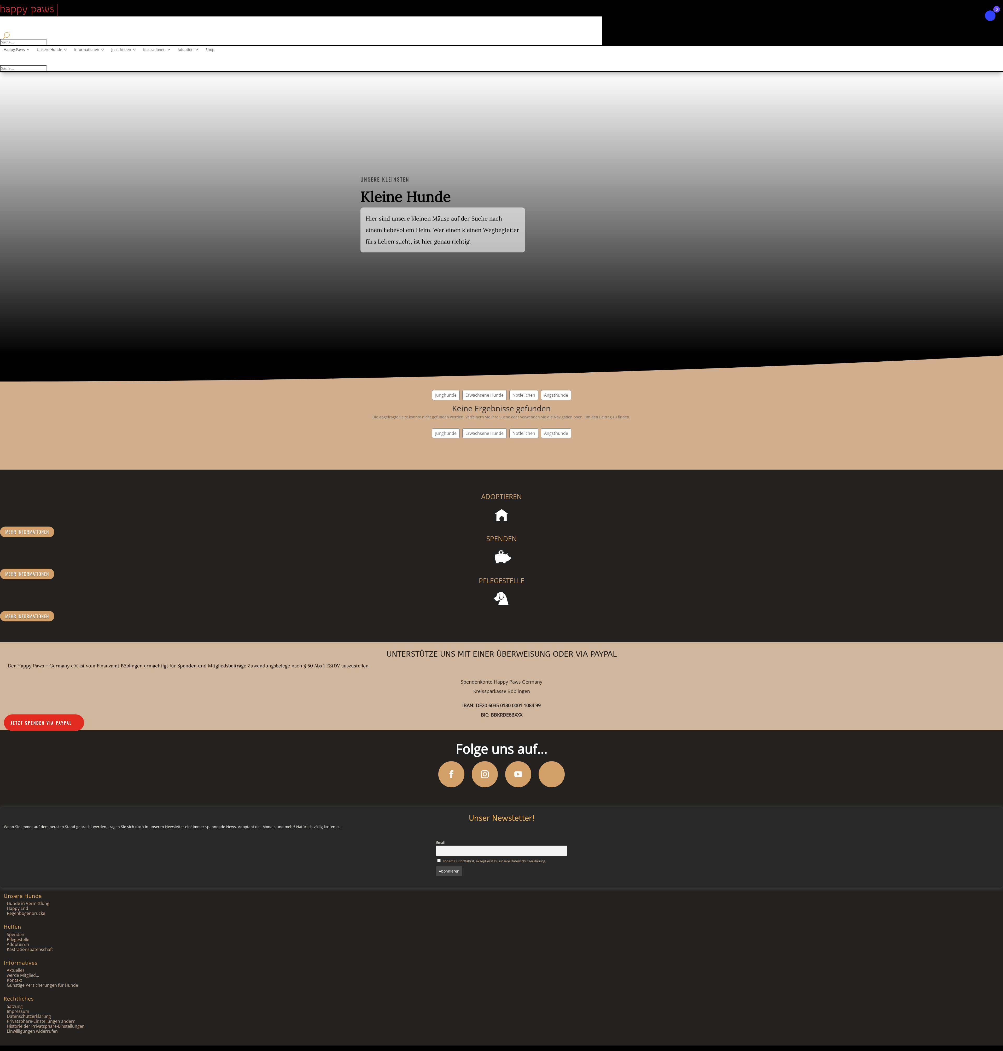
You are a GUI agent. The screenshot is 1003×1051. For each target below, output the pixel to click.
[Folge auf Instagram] (485, 774)
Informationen (86, 50)
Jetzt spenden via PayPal (41, 723)
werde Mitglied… (23, 975)
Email (440, 842)
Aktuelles (16, 970)
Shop (210, 50)
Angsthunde (556, 395)
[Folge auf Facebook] (451, 774)
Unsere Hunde (49, 50)
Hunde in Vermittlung (28, 903)
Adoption (186, 50)
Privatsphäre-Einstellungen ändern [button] (41, 1021)
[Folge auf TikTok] (552, 774)
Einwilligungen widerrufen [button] (32, 1031)
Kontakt (14, 980)
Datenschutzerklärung (29, 1016)
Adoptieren (18, 944)
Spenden (15, 934)
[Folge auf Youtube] (518, 774)
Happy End (17, 908)
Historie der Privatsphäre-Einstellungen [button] (46, 1026)
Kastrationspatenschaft (30, 949)
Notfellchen (523, 395)
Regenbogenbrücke (26, 913)
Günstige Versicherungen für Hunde (42, 985)
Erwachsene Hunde (484, 395)
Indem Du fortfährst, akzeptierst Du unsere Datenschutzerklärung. (494, 861)
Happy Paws (14, 50)
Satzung (15, 1006)
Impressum (18, 1011)
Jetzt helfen (121, 50)
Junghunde (446, 395)
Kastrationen (154, 50)
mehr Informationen (27, 531)
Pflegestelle (18, 939)
